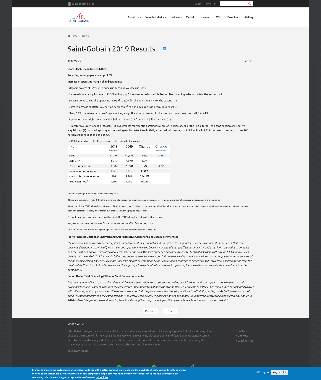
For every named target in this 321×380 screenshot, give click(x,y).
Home (74, 35)
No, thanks (279, 372)
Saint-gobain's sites (83, 3)
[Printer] (164, 48)
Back (249, 60)
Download (233, 17)
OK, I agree (262, 372)
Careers (205, 17)
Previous (150, 311)
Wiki (218, 17)
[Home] (96, 17)
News (85, 35)
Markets (190, 17)
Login (198, 3)
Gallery (249, 17)
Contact (242, 330)
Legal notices (245, 340)
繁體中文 (211, 3)
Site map (243, 335)
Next (171, 311)
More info (102, 377)
